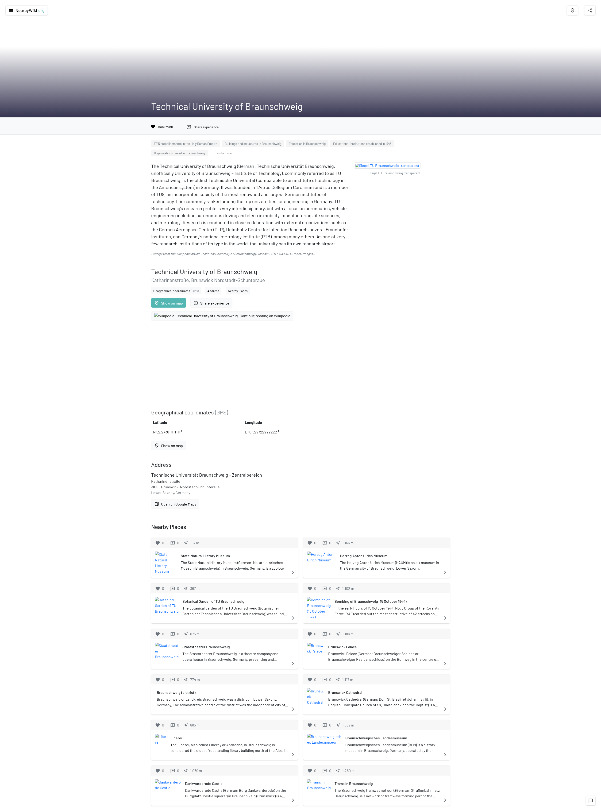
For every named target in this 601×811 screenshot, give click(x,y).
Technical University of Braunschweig (227, 254)
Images (308, 254)
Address (213, 291)
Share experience (211, 303)
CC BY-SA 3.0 (278, 254)
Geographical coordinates (176, 291)
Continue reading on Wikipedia (265, 315)
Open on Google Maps (175, 504)
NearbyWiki (27, 10)
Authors (295, 254)
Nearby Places (238, 291)
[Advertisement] (249, 365)
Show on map (168, 303)
